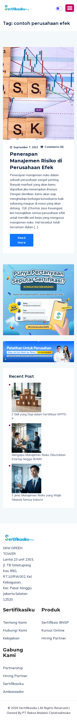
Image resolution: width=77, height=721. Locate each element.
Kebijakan (11, 638)
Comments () (54, 146)
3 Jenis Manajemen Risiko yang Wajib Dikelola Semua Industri (36, 497)
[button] (69, 8)
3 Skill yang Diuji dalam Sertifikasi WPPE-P (39, 416)
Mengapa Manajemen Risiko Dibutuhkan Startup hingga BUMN (39, 457)
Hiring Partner (53, 638)
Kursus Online (52, 630)
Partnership (13, 668)
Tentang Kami (15, 622)
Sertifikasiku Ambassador (13, 687)
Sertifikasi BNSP (55, 622)
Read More (21, 240)
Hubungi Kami (15, 630)
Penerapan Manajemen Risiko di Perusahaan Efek (36, 160)
